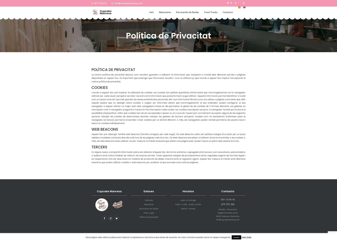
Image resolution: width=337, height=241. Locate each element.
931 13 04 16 (100, 3)
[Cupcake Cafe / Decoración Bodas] (101, 12)
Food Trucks (210, 12)
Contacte (228, 12)
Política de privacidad (148, 217)
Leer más (246, 237)
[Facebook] (232, 3)
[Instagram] (236, 3)
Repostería (149, 204)
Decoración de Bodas (187, 12)
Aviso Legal (149, 213)
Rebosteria (165, 12)
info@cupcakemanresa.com (129, 3)
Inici (151, 12)
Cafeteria (149, 200)
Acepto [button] (236, 237)
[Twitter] (228, 3)
